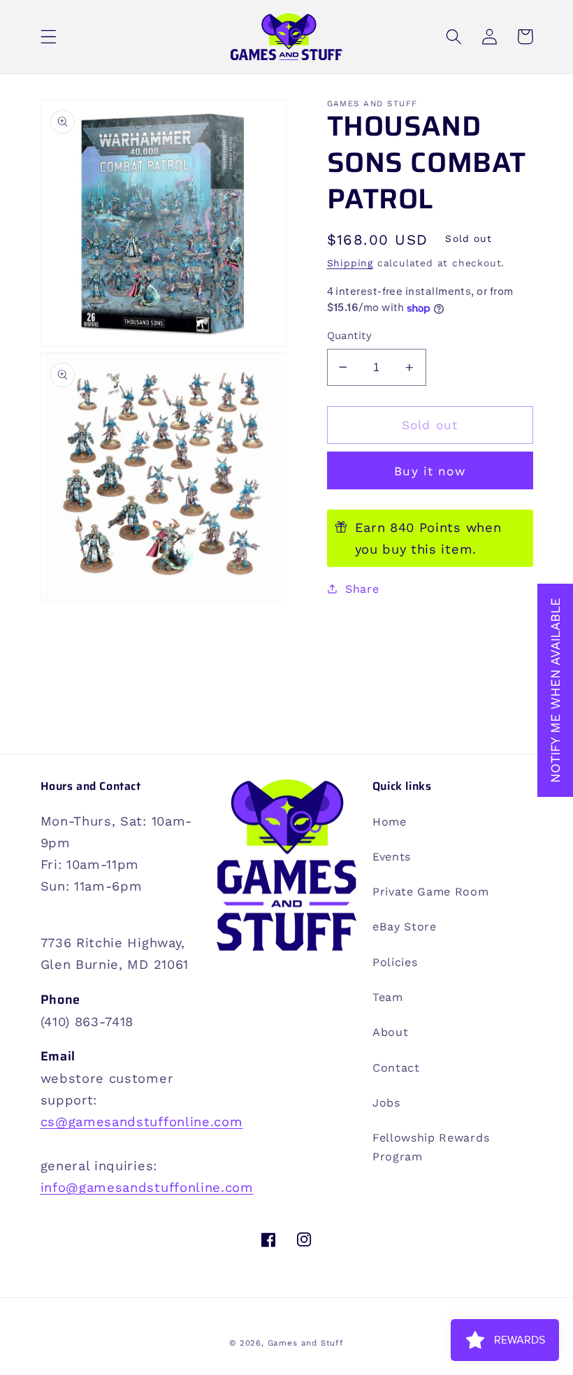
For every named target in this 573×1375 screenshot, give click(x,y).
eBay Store (404, 926)
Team (387, 997)
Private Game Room (430, 891)
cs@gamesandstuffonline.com (142, 1121)
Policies (395, 962)
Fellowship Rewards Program (430, 1147)
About (390, 1032)
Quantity (349, 335)
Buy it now (429, 471)
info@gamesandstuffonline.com (147, 1187)
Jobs (386, 1102)
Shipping (350, 262)
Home (389, 821)
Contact (396, 1067)
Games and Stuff (306, 1343)
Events (391, 856)
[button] (48, 37)
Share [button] (362, 589)
